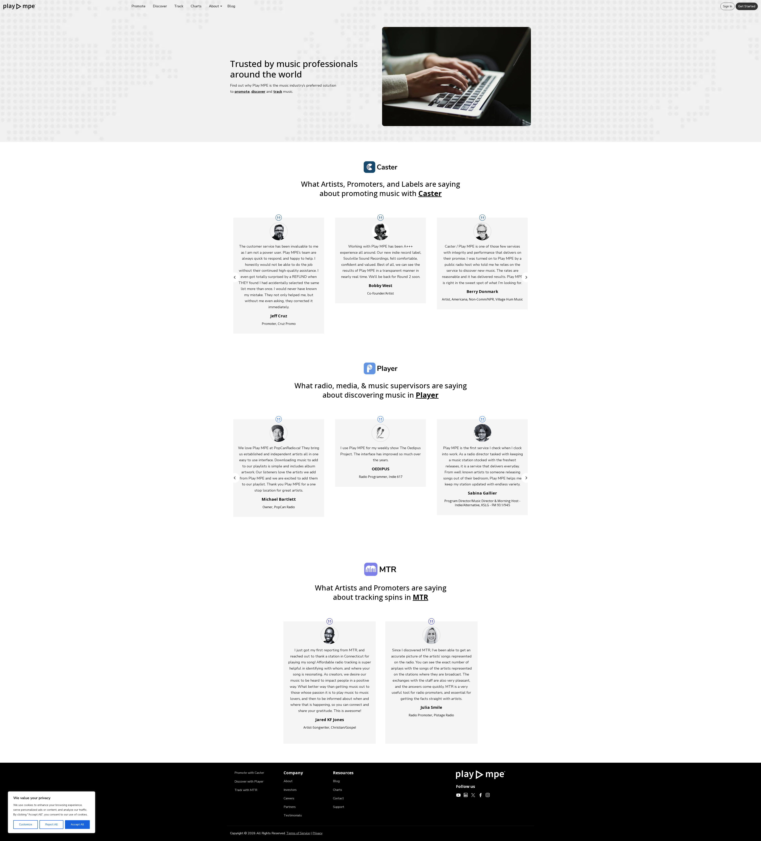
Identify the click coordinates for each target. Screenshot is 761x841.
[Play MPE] (19, 6)
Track (178, 6)
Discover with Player (248, 781)
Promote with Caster (249, 773)
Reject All (51, 824)
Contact (338, 798)
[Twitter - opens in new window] (473, 795)
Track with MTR (245, 790)
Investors (290, 790)
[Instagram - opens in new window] (487, 795)
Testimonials (293, 815)
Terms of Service (298, 833)
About (214, 6)
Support (338, 807)
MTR (420, 597)
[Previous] (235, 277)
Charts (196, 6)
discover (258, 91)
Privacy (317, 833)
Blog (231, 6)
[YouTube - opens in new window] (458, 795)
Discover (160, 6)
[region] (51, 812)
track (277, 91)
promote (242, 91)
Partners (290, 807)
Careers (289, 798)
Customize (25, 824)
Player (427, 395)
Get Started (746, 6)
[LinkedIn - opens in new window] (465, 795)
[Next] (526, 277)
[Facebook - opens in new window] (480, 795)
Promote (138, 6)
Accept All (77, 824)
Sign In (727, 6)
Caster (430, 193)
